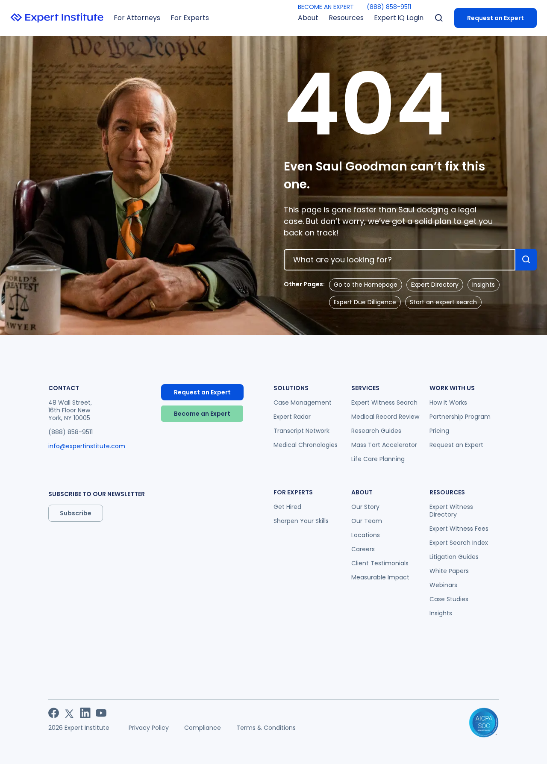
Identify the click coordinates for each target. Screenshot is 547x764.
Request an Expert (495, 18)
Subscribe (75, 513)
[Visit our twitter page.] (69, 713)
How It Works (448, 402)
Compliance (202, 728)
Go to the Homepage (365, 284)
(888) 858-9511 (389, 7)
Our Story (365, 507)
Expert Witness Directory (451, 510)
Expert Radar (292, 416)
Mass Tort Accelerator (384, 445)
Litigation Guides (454, 557)
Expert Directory (435, 284)
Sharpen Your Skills (301, 521)
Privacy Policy (149, 728)
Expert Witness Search (384, 402)
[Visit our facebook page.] (53, 713)
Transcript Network (301, 431)
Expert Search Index (458, 543)
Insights (483, 284)
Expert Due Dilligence (365, 302)
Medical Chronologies (306, 445)
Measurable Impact (380, 577)
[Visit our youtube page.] (101, 713)
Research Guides (376, 431)
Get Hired (287, 507)
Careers (363, 549)
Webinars (443, 585)
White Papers (449, 571)
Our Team (366, 521)
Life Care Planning (378, 459)
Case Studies (448, 599)
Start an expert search (443, 302)
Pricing (439, 431)
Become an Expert (202, 413)
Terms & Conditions (266, 728)
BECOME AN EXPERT (326, 7)
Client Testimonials (380, 563)
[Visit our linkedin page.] (85, 713)
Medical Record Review (385, 416)
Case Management (303, 402)
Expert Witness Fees (458, 528)
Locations (365, 535)
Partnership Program (460, 416)
